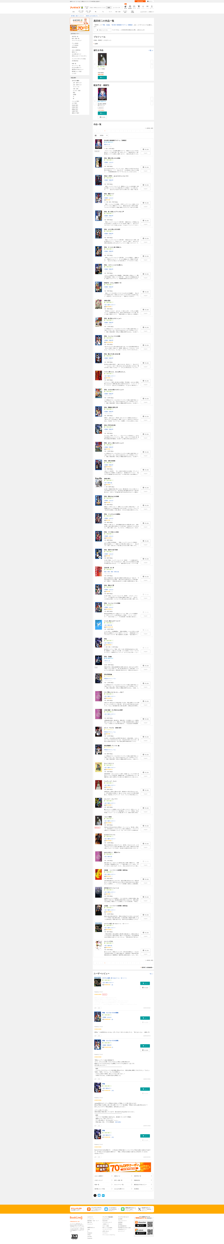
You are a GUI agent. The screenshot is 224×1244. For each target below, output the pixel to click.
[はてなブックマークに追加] (103, 1196)
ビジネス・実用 (76, 90)
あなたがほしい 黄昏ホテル (112, 852)
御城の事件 (107, 478)
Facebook (89, 1238)
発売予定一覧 (75, 36)
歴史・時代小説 (115, 571)
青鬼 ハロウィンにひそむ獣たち (113, 265)
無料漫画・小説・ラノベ (93, 1220)
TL (103, 11)
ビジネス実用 (125, 11)
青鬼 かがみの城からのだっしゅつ (114, 389)
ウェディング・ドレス (110, 781)
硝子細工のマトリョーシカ (111, 888)
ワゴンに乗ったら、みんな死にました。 (115, 372)
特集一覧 (74, 63)
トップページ (90, 1219)
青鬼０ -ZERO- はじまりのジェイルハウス (116, 176)
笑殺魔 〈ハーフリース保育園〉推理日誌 (115, 870)
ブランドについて (122, 1220)
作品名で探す (75, 105)
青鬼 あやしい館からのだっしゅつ (114, 443)
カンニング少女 (108, 941)
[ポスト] (95, 1195)
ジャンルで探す (75, 101)
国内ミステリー (111, 304)
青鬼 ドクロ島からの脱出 (111, 532)
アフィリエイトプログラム (108, 1234)
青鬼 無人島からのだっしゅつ (112, 318)
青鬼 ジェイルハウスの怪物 (112, 603)
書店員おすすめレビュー (77, 69)
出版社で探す (75, 111)
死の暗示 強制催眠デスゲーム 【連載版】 (122, 25)
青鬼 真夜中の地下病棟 (111, 550)
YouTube (89, 1236)
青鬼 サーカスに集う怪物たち (112, 247)
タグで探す (74, 103)
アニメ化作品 (75, 43)
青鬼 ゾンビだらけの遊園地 (112, 514)
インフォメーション (107, 1229)
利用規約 (120, 1224)
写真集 (74, 94)
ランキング (90, 1224)
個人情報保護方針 (122, 1226)
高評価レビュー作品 (76, 71)
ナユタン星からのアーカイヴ (112, 621)
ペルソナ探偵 (101, 69)
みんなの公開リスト (76, 67)
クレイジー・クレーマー (111, 799)
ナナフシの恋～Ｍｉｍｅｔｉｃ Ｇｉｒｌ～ (116, 923)
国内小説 (110, 482)
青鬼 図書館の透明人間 (111, 407)
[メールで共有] (99, 1196)
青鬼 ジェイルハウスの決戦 (112, 336)
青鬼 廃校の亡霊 (109, 585)
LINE (88, 1229)
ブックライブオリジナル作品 (79, 58)
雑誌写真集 (132, 11)
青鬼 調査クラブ (109, 194)
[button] (102, 77)
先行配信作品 (75, 60)
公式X (96, 43)
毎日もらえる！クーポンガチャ (79, 56)
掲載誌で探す (75, 109)
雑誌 (74, 92)
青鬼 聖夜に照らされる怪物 (112, 158)
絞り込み (87, 7)
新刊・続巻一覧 (75, 38)
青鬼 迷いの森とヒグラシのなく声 (114, 211)
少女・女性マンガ (88, 11)
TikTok (88, 1234)
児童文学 (111, 180)
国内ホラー (110, 643)
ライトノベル (76, 86)
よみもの (111, 162)
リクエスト (105, 1233)
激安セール (74, 52)
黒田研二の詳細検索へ (147, 967)
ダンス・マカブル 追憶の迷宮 (112, 728)
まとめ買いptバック (76, 54)
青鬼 (105, 639)
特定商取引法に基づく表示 (124, 1227)
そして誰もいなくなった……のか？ (114, 692)
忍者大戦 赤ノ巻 (109, 567)
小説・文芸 (117, 11)
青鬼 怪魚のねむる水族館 (111, 496)
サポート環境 (105, 1226)
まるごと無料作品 (76, 50)
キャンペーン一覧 (76, 65)
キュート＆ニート (109, 763)
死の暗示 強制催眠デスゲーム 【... (102, 105)
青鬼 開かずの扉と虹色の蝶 (112, 354)
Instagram (89, 1233)
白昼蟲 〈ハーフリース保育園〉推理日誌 (115, 906)
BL (95, 11)
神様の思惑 (107, 300)
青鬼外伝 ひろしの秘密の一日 (112, 283)
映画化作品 (74, 47)
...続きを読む (117, 1122)
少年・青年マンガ (81, 11)
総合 (74, 11)
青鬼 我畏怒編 (108, 674)
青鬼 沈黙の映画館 (109, 461)
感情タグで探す (75, 113)
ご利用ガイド (151, 11)
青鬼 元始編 (106, 25)
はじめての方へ (144, 11)
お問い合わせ (105, 1231)
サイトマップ (121, 1231)
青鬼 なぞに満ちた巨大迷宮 (112, 229)
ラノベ (110, 11)
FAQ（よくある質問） (107, 1227)
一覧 (150, 50)
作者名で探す (75, 107)
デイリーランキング (76, 40)
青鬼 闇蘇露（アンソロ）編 (111, 745)
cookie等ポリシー (122, 1229)
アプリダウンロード (107, 1222)
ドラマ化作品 (75, 45)
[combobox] (98, 7)
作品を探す (105, 1220)
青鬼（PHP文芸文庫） (110, 425)
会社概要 (120, 1219)
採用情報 (120, 1222)
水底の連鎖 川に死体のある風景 (113, 710)
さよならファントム (109, 834)
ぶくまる (74, 73)
